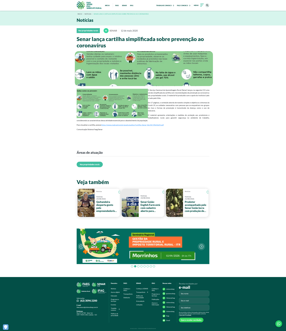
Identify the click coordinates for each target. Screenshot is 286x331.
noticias (88, 14)
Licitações (139, 305)
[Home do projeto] (89, 5)
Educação (114, 296)
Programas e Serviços (115, 300)
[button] (201, 246)
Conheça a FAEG (126, 289)
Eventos (113, 305)
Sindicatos (126, 297)
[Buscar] (207, 5)
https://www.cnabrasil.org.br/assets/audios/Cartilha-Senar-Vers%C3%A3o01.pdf (132, 125)
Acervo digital (115, 292)
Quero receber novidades (191, 320)
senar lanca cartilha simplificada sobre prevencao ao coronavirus (121, 14)
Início (80, 14)
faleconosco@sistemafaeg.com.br (87, 307)
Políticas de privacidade (114, 314)
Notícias (99, 191)
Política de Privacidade (140, 296)
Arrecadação (140, 301)
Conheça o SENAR (142, 289)
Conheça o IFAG (155, 289)
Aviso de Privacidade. (185, 315)
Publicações (155, 299)
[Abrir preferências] (5, 327)
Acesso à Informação (155, 304)
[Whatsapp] (278, 323)
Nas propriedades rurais (90, 164)
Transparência (127, 294)
